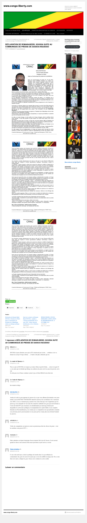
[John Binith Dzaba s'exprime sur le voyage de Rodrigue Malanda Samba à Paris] (74, 113)
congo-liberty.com (21, 49)
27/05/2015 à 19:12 (14, 394)
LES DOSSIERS (61, 30)
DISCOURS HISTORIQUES (12, 33)
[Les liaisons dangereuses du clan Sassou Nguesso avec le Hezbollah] (74, 139)
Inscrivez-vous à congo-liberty (72, 46)
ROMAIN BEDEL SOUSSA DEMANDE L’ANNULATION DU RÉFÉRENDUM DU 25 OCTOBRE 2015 (48, 319)
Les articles (21, 331)
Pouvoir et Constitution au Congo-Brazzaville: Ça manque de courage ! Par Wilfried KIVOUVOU (17, 40)
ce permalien (46, 331)
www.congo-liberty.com (18, 6)
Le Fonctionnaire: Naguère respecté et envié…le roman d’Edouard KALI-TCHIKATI (47, 40)
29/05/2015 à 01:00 (14, 451)
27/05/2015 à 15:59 (14, 349)
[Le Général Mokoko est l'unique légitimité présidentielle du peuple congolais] (74, 152)
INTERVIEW (70, 30)
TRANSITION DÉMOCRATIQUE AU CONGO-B (43, 30)
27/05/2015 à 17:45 (14, 363)
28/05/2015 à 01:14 (14, 436)
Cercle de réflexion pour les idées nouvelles (31, 33)
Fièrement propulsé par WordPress (73, 512)
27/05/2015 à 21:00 (14, 422)
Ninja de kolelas (14, 449)
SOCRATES (13, 392)
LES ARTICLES (26, 30)
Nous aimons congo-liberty (73, 162)
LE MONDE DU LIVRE (49, 33)
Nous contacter (60, 33)
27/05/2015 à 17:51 (14, 381)
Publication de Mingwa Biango (12, 30)
